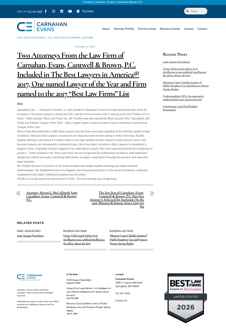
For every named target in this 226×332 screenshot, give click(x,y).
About (106, 28)
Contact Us (121, 300)
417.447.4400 (35, 11)
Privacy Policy (32, 290)
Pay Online (88, 11)
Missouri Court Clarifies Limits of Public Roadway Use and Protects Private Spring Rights (128, 240)
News (20, 103)
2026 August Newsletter (30, 236)
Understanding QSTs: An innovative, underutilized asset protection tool (183, 98)
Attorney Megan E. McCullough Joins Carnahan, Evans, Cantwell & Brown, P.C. (51, 196)
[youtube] (70, 11)
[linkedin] (62, 11)
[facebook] (45, 11)
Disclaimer (21, 290)
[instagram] (53, 11)
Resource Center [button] (170, 28)
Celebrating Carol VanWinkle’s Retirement (180, 108)
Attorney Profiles (124, 28)
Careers (189, 28)
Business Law (71, 231)
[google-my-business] (78, 11)
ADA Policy (44, 290)
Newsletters (33, 231)
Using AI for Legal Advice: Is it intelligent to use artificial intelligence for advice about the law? (84, 240)
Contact (202, 28)
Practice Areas (147, 28)
